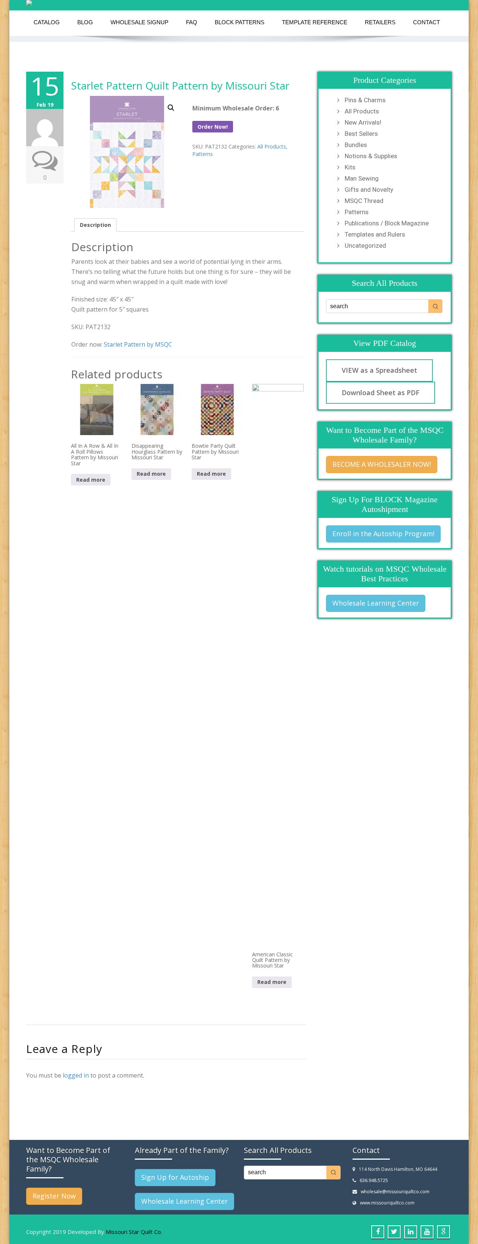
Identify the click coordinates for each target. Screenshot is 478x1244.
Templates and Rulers (375, 234)
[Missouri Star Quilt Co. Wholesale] (239, 3)
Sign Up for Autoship (175, 1177)
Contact (426, 22)
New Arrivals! (363, 122)
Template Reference (314, 22)
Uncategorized (365, 245)
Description (95, 224)
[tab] (95, 225)
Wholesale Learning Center (375, 602)
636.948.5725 (374, 1180)
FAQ (191, 22)
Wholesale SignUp (139, 22)
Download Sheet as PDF (380, 392)
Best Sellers (361, 133)
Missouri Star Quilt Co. (134, 1231)
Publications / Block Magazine (387, 223)
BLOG (85, 22)
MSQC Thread (364, 200)
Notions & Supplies (371, 156)
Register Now (54, 1195)
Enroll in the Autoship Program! (383, 533)
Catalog (47, 22)
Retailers (380, 22)
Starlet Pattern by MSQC (138, 344)
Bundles (356, 145)
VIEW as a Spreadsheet (379, 370)
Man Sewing (362, 178)
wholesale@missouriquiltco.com (395, 1191)
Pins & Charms (365, 100)
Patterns (202, 153)
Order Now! (213, 126)
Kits (350, 167)
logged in (76, 1075)
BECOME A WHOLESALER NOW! (381, 464)
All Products (271, 146)
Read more (90, 479)
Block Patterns (239, 22)
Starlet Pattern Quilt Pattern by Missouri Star (180, 85)
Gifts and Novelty (369, 189)
